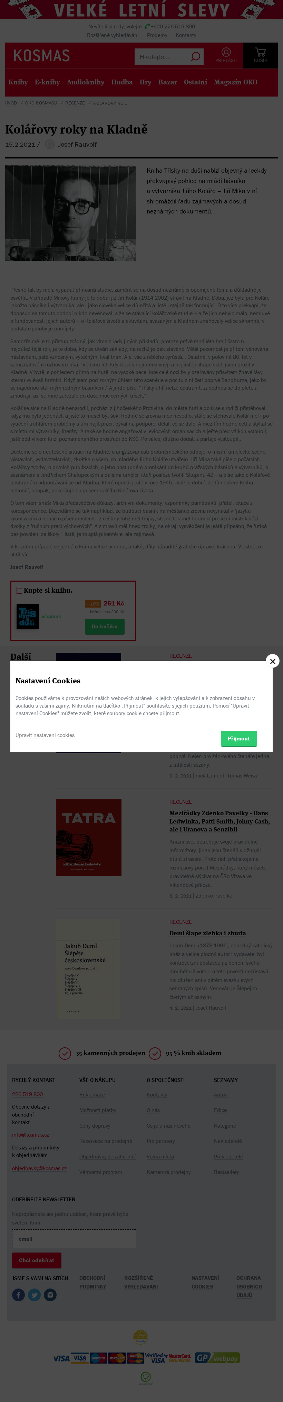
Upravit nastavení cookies (45, 734)
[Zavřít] (273, 661)
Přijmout (239, 738)
